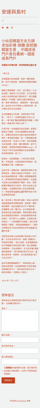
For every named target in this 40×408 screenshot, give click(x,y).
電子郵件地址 (8, 346)
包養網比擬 (18, 192)
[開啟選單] (3, 20)
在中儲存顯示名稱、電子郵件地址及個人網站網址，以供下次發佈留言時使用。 (20, 371)
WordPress (21, 401)
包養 (31, 65)
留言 (4, 308)
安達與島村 (14, 12)
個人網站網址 (7, 357)
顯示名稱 (6, 335)
